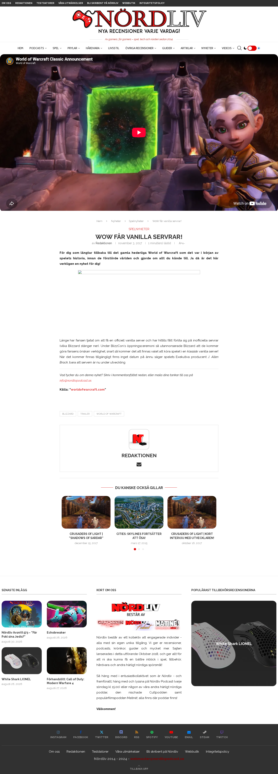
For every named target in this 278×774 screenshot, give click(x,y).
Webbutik (128, 3)
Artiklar (187, 48)
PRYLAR (72, 48)
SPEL (56, 48)
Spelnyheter (136, 221)
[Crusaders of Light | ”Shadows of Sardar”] (86, 512)
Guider (167, 48)
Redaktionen (23, 3)
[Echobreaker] (67, 614)
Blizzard (67, 414)
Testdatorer (45, 3)
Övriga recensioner (139, 48)
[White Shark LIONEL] (22, 660)
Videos (227, 48)
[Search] (239, 48)
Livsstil (113, 48)
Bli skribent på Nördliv (102, 3)
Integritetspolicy (151, 3)
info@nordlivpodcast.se (75, 380)
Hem (20, 48)
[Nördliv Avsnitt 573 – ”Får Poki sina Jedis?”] (22, 614)
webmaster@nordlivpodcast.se (157, 759)
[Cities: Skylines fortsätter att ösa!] (139, 512)
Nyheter (207, 48)
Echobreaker (56, 632)
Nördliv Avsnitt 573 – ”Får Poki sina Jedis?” (19, 634)
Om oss (6, 3)
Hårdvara (93, 48)
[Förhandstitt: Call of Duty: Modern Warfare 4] (67, 660)
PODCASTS (37, 48)
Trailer (85, 414)
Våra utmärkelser (70, 3)
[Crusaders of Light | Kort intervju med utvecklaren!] (191, 512)
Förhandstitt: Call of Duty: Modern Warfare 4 (65, 681)
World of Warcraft (108, 414)
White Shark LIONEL (16, 679)
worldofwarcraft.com (88, 389)
